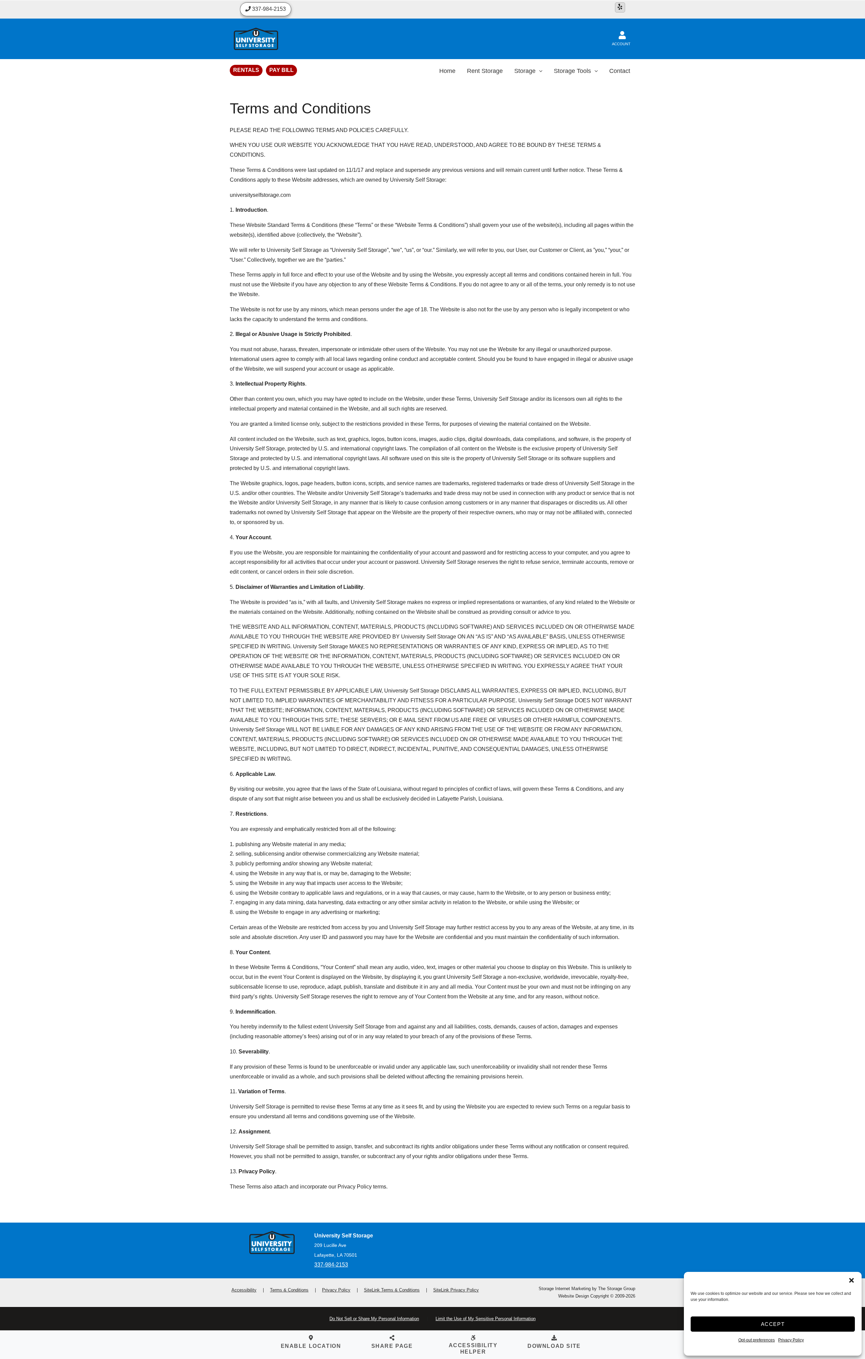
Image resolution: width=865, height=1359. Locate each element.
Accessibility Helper (473, 1348)
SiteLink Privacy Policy (456, 1289)
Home (447, 71)
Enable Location (311, 1346)
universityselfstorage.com (260, 195)
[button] (851, 1280)
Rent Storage (485, 71)
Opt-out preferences (756, 1340)
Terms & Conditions (289, 1289)
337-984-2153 (331, 1264)
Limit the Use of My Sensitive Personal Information (486, 1318)
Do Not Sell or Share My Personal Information (374, 1318)
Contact (619, 71)
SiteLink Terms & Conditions (392, 1289)
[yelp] (620, 7)
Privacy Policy (791, 1340)
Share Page (392, 1346)
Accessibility (243, 1289)
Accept (773, 1324)
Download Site (554, 1346)
